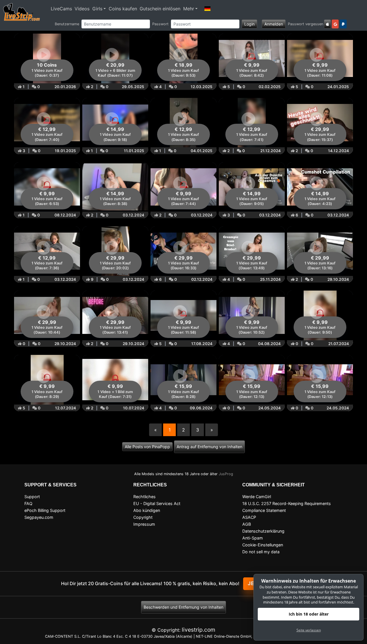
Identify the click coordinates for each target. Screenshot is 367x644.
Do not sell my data (261, 551)
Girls (97, 8)
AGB (246, 524)
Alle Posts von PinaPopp (147, 446)
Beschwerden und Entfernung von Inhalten (183, 607)
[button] (207, 8)
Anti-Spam (252, 537)
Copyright (143, 517)
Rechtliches (144, 496)
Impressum (144, 524)
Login (249, 24)
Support (32, 496)
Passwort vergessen (305, 24)
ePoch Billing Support (44, 510)
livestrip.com (198, 629)
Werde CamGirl (256, 496)
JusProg (226, 474)
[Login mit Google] (335, 24)
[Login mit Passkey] (327, 24)
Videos (82, 8)
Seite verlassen (308, 630)
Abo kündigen (146, 510)
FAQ (28, 503)
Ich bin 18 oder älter (309, 614)
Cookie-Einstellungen (262, 544)
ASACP (249, 517)
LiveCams (61, 8)
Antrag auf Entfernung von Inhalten (209, 446)
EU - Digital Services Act (156, 503)
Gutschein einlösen (160, 8)
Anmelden (273, 24)
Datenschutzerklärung (263, 531)
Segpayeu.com (38, 517)
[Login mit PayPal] (343, 24)
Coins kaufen (123, 8)
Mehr (188, 8)
